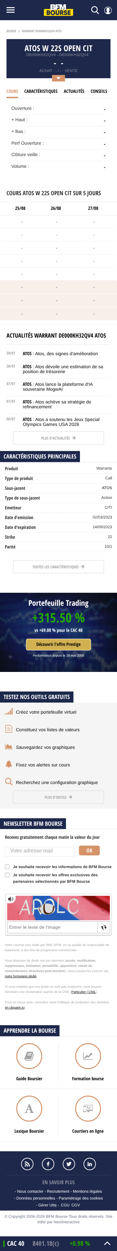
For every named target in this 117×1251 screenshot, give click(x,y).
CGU (65, 1205)
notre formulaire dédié (20, 976)
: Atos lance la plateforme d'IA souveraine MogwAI (58, 387)
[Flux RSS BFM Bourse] (27, 1164)
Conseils (99, 91)
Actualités (74, 91)
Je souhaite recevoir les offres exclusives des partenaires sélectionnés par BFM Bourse (55, 878)
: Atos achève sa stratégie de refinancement (57, 404)
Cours (12, 91)
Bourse (11, 31)
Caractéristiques (41, 91)
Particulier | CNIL (84, 992)
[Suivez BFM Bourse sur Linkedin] (89, 1164)
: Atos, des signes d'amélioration (60, 353)
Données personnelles (35, 1198)
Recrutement (58, 1191)
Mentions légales (87, 1191)
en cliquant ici (15, 1008)
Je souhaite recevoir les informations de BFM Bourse (62, 867)
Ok (89, 850)
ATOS (107, 488)
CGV (76, 1205)
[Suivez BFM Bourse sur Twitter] (68, 1164)
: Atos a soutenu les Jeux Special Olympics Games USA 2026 (61, 422)
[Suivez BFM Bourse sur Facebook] (48, 1164)
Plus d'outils (56, 797)
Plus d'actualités (56, 438)
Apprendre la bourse (30, 1030)
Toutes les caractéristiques (56, 567)
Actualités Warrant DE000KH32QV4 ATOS (56, 335)
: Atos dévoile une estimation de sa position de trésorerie (63, 369)
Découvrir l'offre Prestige (58, 644)
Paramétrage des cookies (81, 1198)
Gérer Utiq (47, 1205)
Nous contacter (30, 1191)
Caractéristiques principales (40, 456)
